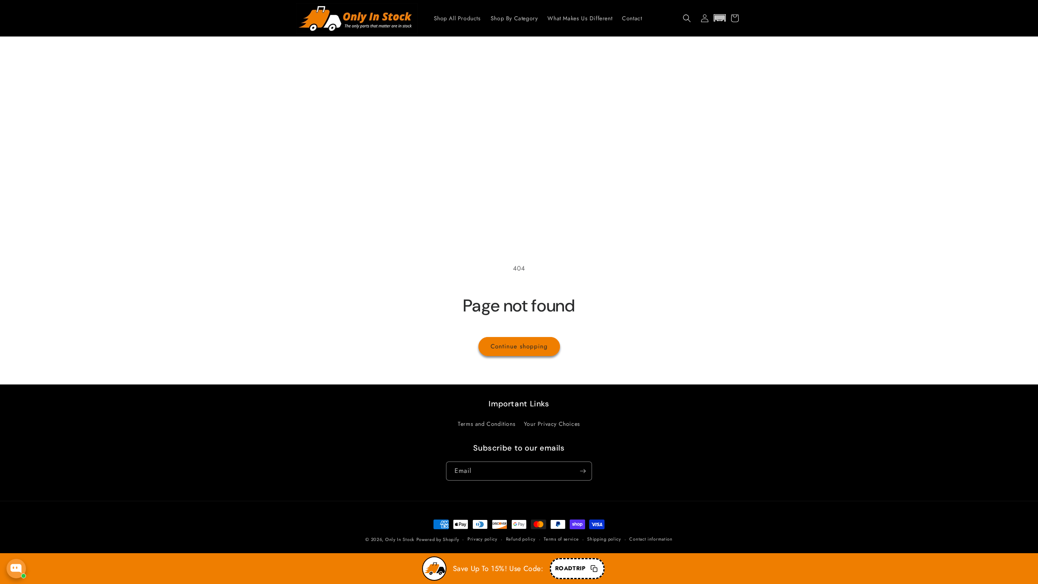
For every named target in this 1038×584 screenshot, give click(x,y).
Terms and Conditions (486, 424)
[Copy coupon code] (594, 568)
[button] (687, 18)
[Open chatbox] (16, 568)
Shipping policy (604, 539)
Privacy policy (483, 539)
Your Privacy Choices (552, 424)
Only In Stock (399, 539)
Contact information (650, 539)
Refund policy (521, 539)
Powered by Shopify (437, 539)
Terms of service (561, 539)
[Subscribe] (583, 471)
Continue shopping (519, 346)
